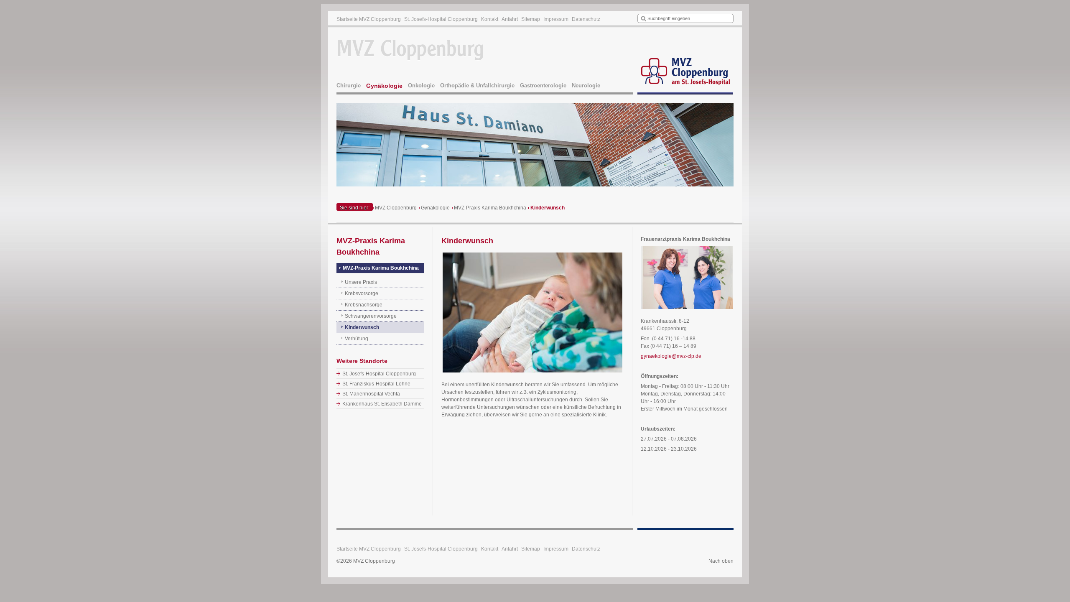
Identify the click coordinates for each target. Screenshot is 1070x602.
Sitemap (530, 19)
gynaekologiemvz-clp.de (671, 356)
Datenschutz (586, 19)
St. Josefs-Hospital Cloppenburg (441, 19)
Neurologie (586, 85)
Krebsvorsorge (361, 293)
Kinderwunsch (547, 208)
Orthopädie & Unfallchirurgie (477, 85)
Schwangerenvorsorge (371, 316)
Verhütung (356, 339)
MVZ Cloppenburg (396, 208)
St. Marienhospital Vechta (371, 394)
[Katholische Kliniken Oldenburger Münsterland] (685, 61)
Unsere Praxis (361, 282)
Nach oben (721, 561)
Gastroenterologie (543, 85)
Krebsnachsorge (363, 305)
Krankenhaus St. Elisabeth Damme (382, 404)
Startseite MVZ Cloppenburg (368, 19)
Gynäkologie (384, 85)
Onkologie (421, 85)
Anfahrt (510, 19)
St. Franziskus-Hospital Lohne (376, 384)
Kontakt (489, 19)
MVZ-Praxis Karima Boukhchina (490, 208)
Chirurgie (348, 85)
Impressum (555, 19)
